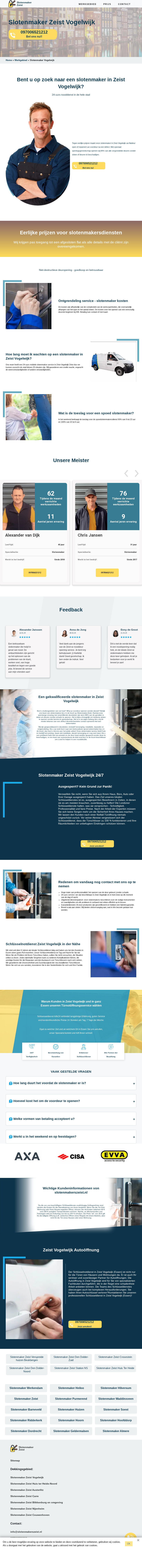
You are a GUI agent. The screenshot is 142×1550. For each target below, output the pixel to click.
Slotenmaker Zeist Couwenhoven (30, 1515)
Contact (124, 4)
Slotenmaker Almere (116, 1431)
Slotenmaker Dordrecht (26, 1431)
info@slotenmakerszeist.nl (26, 1531)
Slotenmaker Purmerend (71, 1398)
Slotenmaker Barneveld (26, 1409)
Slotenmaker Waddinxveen (116, 1398)
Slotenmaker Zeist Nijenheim (27, 1508)
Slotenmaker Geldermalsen (71, 1431)
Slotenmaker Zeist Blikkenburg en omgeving (36, 1502)
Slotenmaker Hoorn (71, 1420)
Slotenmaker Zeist (26, 1398)
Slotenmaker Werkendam (26, 1388)
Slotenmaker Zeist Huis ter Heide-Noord (33, 1483)
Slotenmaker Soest (115, 1409)
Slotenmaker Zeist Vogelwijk (27, 1477)
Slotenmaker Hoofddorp (116, 1420)
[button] (126, 473)
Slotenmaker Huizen (71, 1409)
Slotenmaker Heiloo (71, 1388)
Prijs (107, 4)
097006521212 (35, 573)
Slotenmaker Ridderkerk (26, 1420)
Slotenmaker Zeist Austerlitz (26, 1490)
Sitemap (15, 1460)
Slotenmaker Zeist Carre (24, 1496)
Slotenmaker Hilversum (116, 1388)
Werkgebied (87, 4)
